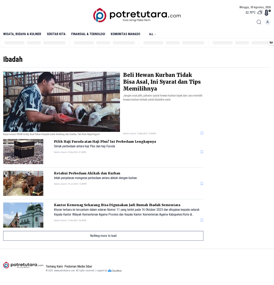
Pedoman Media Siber (78, 266)
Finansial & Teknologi (88, 34)
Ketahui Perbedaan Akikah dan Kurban (87, 173)
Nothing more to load (103, 236)
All (151, 34)
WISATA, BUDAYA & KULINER (22, 34)
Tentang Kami (54, 266)
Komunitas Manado (125, 34)
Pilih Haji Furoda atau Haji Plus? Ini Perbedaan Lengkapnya (105, 141)
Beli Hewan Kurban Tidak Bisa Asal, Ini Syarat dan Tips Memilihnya (162, 82)
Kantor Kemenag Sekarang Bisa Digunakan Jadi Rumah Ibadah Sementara (117, 205)
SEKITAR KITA (56, 34)
